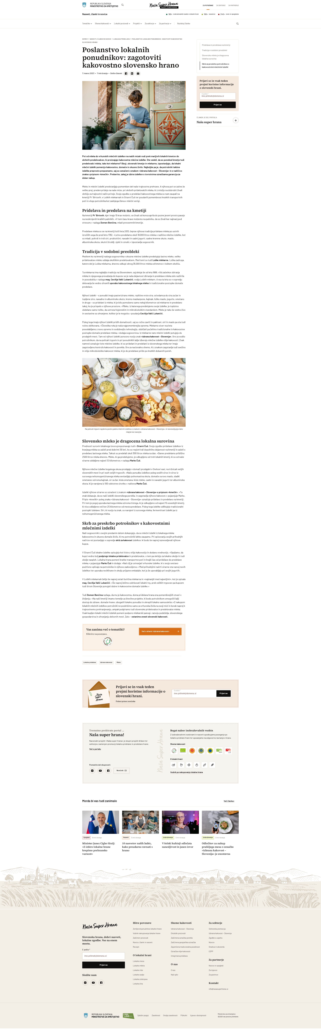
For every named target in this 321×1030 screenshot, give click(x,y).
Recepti (136, 947)
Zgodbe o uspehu (215, 938)
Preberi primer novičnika (125, 701)
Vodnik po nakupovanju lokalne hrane (186, 772)
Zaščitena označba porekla (182, 938)
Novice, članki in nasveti (142, 942)
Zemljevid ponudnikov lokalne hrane (147, 929)
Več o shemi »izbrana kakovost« (155, 631)
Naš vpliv (174, 975)
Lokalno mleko (139, 966)
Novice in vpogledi (216, 966)
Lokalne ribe (138, 970)
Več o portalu (95, 749)
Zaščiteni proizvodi (140, 938)
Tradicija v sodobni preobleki (214, 50)
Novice (211, 942)
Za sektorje (220, 5)
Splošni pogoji (143, 1015)
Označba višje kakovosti (180, 951)
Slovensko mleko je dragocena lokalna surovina (215, 57)
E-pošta (205, 94)
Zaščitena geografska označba (183, 942)
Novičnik (120, 770)
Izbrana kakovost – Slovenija (182, 929)
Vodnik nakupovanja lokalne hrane (146, 933)
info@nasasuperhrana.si (218, 989)
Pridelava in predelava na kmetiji (216, 45)
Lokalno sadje (138, 975)
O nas (173, 970)
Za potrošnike (208, 5)
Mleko (119, 662)
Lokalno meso (138, 961)
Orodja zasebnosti (170, 1015)
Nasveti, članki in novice (100, 39)
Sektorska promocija (217, 929)
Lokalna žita (138, 984)
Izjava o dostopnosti (198, 1015)
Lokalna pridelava (121, 39)
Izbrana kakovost (106, 662)
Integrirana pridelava (179, 956)
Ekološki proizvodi (178, 933)
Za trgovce (213, 970)
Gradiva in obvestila (216, 947)
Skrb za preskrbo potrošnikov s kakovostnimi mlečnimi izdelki (215, 65)
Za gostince (213, 975)
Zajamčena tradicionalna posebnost (185, 947)
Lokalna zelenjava (140, 979)
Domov (85, 39)
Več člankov (229, 801)
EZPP (211, 951)
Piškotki (184, 1015)
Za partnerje (233, 5)
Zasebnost (156, 1015)
